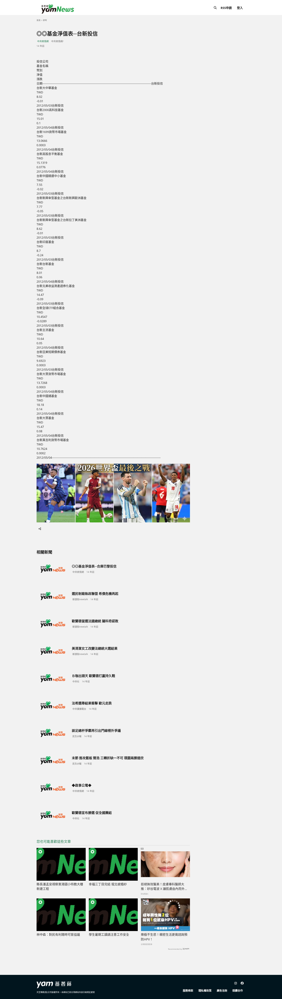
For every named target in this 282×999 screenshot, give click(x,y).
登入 (240, 8)
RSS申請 (226, 8)
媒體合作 (237, 990)
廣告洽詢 (222, 990)
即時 (45, 20)
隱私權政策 (205, 990)
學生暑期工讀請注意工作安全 (109, 934)
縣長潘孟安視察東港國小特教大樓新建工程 (60, 886)
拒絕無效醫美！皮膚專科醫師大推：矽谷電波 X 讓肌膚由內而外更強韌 (164, 886)
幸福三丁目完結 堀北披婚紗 (108, 884)
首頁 (38, 20)
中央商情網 (43, 41)
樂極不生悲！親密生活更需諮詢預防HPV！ (164, 936)
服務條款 (188, 990)
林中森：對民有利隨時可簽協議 (58, 934)
